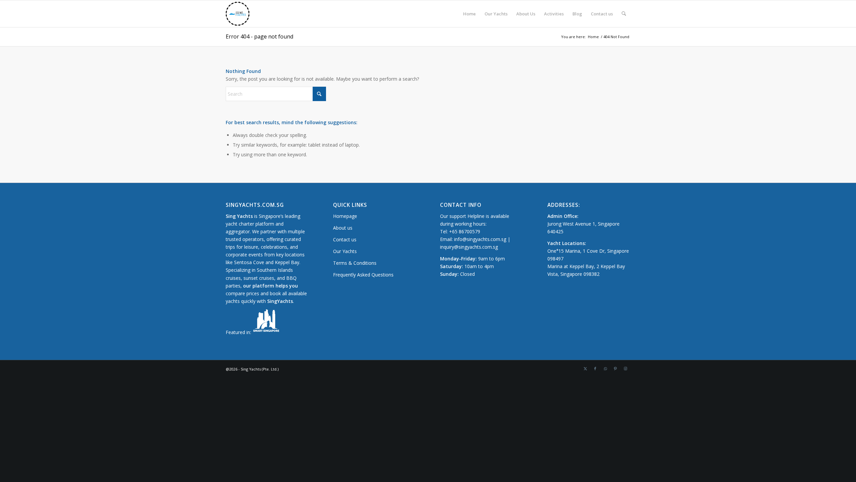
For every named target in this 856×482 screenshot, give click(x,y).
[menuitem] (469, 13)
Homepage (345, 216)
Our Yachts (345, 251)
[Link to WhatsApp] (605, 369)
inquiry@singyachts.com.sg (469, 247)
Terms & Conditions (355, 263)
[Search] (623, 13)
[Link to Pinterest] (615, 369)
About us (342, 228)
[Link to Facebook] (595, 369)
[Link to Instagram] (625, 369)
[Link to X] (585, 369)
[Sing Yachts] (237, 13)
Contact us (344, 239)
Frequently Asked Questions (363, 274)
